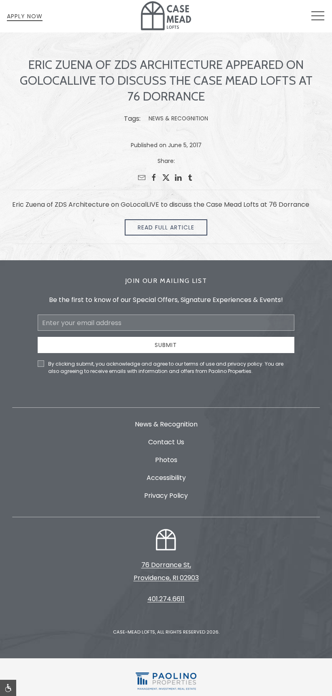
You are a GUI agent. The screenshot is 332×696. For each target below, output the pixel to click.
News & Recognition (178, 118)
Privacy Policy (166, 495)
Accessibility (166, 477)
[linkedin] (178, 177)
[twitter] (166, 177)
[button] (318, 16)
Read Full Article (166, 227)
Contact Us (166, 442)
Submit (166, 345)
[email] (142, 177)
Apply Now (25, 16)
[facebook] (154, 177)
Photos (166, 460)
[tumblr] (190, 177)
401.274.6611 (166, 599)
